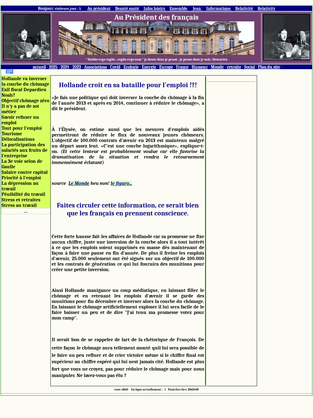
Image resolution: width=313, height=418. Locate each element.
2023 (76, 67)
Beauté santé (127, 8)
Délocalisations (18, 139)
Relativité (244, 8)
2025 (53, 67)
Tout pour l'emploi (22, 128)
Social (249, 67)
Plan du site (269, 67)
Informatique (219, 8)
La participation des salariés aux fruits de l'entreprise (24, 150)
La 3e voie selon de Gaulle (22, 164)
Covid (115, 67)
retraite (234, 67)
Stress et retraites (21, 200)
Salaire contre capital (25, 172)
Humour (200, 67)
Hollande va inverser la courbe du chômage (25, 81)
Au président (99, 8)
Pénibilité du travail (23, 194)
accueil (39, 67)
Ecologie (131, 67)
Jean (197, 8)
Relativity (266, 8)
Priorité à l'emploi (21, 178)
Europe (166, 67)
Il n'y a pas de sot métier (20, 108)
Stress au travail (19, 205)
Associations (95, 67)
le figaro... (121, 183)
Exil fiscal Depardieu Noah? (24, 92)
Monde (217, 67)
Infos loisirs (155, 8)
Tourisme (12, 133)
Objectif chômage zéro (25, 100)
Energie (149, 67)
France (182, 67)
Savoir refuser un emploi (20, 119)
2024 (65, 67)
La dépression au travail (20, 186)
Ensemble (179, 8)
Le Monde (78, 183)
